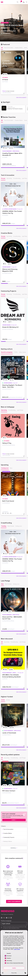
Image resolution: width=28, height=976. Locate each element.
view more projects (21, 97)
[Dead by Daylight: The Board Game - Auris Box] (13, 368)
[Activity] (20, 2)
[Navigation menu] (26, 2)
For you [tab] (3, 178)
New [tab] (11, 468)
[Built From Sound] (13, 484)
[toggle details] (24, 94)
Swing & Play (6, 443)
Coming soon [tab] (5, 468)
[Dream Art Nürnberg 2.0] (13, 310)
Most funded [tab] (11, 526)
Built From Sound (8, 501)
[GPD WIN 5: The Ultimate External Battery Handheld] (13, 658)
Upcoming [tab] (9, 178)
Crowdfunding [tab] (17, 178)
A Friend (5, 79)
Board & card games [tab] (6, 352)
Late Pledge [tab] (20, 410)
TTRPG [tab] (16, 352)
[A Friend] (13, 62)
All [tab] (2, 47)
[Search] (17, 2)
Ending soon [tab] (18, 526)
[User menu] (23, 2)
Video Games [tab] (22, 352)
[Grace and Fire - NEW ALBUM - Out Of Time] (13, 600)
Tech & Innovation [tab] (8, 47)
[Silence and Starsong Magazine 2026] (13, 252)
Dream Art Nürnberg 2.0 (10, 327)
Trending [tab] (3, 526)
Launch (14, 820)
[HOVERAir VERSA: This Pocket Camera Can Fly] (13, 194)
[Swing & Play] (13, 426)
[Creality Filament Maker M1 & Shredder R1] (13, 136)
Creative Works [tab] (19, 47)
